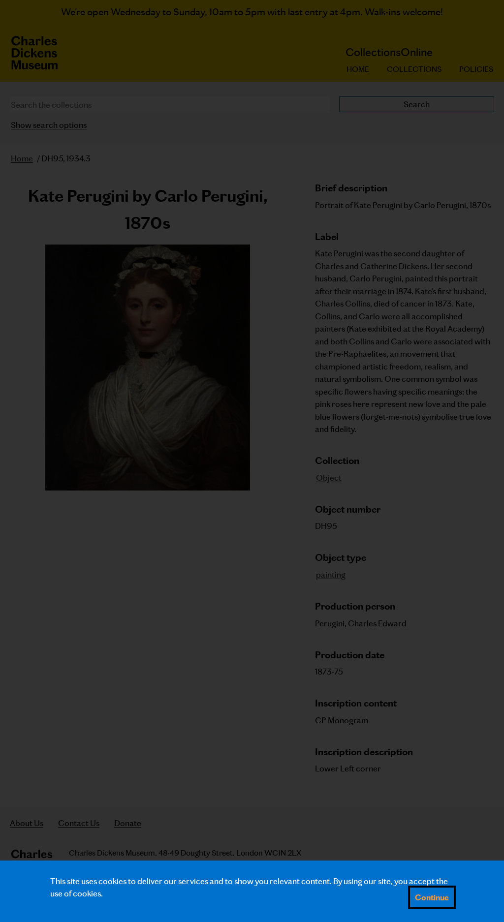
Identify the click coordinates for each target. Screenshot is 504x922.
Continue (432, 897)
